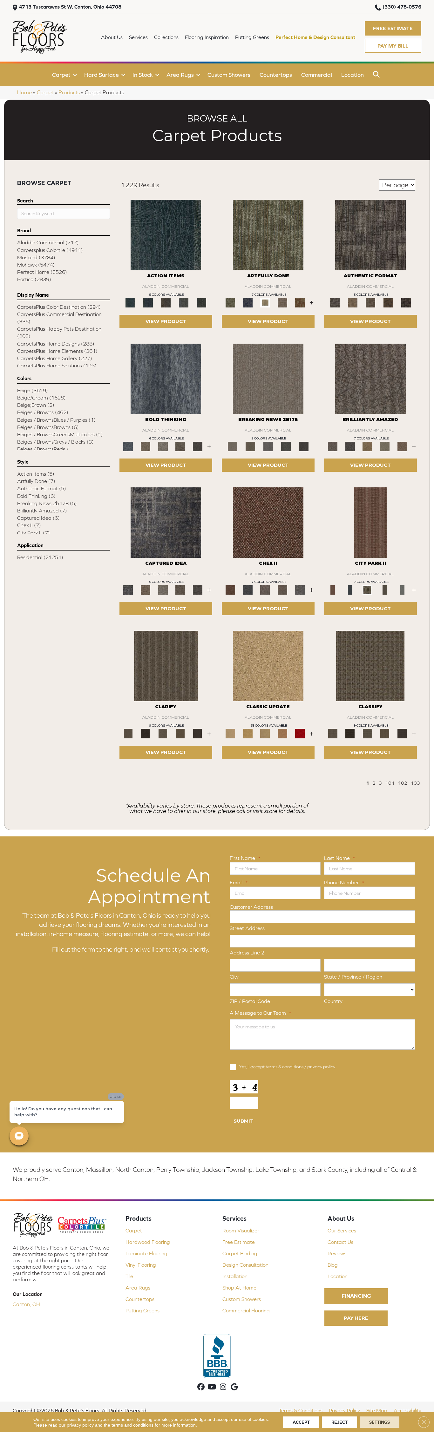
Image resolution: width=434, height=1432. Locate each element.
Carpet (61, 74)
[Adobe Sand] (268, 665)
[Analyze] (145, 733)
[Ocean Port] (148, 302)
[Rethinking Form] (388, 302)
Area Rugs (180, 74)
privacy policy (321, 1066)
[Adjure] (197, 733)
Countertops (276, 74)
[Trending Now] (268, 378)
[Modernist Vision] (265, 302)
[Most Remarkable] (248, 302)
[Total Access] (304, 446)
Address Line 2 (247, 952)
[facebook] (201, 1387)
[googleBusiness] (234, 1387)
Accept (301, 1422)
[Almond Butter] (265, 733)
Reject (339, 1422)
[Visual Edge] (370, 234)
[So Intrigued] (370, 378)
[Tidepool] (166, 234)
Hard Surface (101, 74)
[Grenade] (145, 446)
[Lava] (163, 446)
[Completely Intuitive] (367, 446)
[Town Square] (300, 589)
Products (69, 92)
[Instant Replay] (268, 446)
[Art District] (265, 589)
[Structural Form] (406, 302)
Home (24, 92)
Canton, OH (26, 1304)
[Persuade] (180, 733)
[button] (393, 28)
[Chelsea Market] (268, 522)
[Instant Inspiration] (402, 446)
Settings (379, 1422)
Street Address (247, 928)
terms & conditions (284, 1066)
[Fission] (180, 446)
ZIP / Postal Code (250, 1001)
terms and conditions (132, 1425)
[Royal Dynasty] (300, 733)
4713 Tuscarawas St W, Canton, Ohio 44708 (70, 7)
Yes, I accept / (287, 1066)
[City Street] (201, 302)
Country (333, 1001)
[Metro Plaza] (282, 589)
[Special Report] (250, 446)
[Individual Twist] (370, 302)
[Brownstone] (166, 302)
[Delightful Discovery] (268, 234)
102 (402, 783)
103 (415, 783)
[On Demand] (286, 446)
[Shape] (166, 378)
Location (352, 74)
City (234, 977)
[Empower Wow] (385, 446)
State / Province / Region (353, 977)
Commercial (316, 74)
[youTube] (212, 1387)
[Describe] (163, 733)
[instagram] (223, 1387)
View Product (166, 321)
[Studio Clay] (282, 733)
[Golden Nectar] (248, 733)
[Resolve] (166, 665)
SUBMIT (244, 1121)
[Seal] (197, 446)
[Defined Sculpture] (353, 302)
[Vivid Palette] (300, 302)
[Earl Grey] (184, 302)
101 (390, 783)
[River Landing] (248, 589)
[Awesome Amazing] (282, 302)
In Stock (142, 74)
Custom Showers (228, 74)
